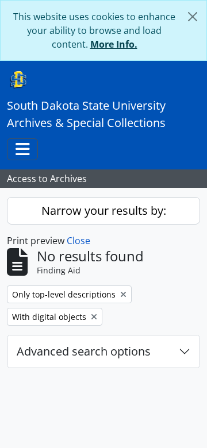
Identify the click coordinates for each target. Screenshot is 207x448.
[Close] (192, 17)
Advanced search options (84, 351)
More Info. (113, 44)
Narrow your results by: (103, 210)
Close (78, 240)
